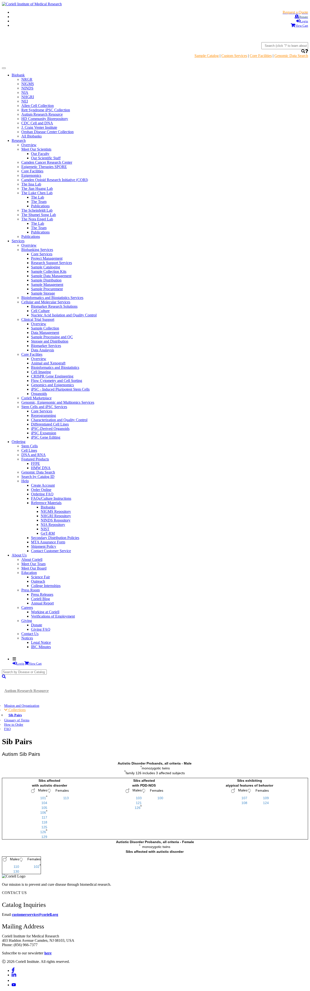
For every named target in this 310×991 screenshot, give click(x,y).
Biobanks (48, 507)
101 (43, 798)
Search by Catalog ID (37, 477)
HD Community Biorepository (44, 119)
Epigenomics (31, 175)
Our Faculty (40, 154)
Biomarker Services (46, 346)
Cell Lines (29, 450)
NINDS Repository (55, 520)
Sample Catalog (206, 56)
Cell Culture (40, 311)
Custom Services (234, 56)
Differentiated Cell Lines (50, 424)
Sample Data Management (51, 276)
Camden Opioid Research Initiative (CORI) (54, 180)
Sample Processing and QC (52, 337)
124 (266, 803)
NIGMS (27, 84)
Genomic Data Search (291, 56)
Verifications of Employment (53, 616)
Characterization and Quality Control (59, 420)
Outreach (38, 581)
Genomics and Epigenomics (52, 385)
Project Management (46, 258)
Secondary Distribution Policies (55, 538)
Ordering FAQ (42, 494)
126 (43, 832)
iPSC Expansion (43, 433)
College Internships (46, 586)
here (48, 953)
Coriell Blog (40, 599)
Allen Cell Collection (37, 106)
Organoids (39, 394)
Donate (36, 625)
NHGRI (27, 97)
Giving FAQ (40, 629)
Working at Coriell (45, 612)
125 (44, 827)
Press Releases (42, 594)
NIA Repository (53, 525)
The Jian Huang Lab (37, 188)
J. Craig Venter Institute (39, 127)
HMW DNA (41, 468)
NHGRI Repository (56, 516)
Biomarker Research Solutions (54, 306)
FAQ (7, 729)
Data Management (45, 332)
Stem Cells (29, 446)
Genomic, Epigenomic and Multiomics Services (57, 402)
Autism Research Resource (42, 114)
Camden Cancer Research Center (46, 162)
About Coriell (31, 559)
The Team (38, 202)
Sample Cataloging (45, 267)
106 (43, 812)
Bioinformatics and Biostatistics (55, 367)
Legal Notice (41, 642)
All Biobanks (31, 136)
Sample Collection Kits (48, 271)
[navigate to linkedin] (14, 975)
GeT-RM (48, 533)
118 (44, 822)
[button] (303, 51)
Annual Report (42, 603)
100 (160, 798)
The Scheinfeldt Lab (37, 210)
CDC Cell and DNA (37, 123)
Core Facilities (261, 56)
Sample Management (47, 284)
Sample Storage (43, 293)
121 (139, 803)
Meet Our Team (33, 564)
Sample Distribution (46, 280)
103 (139, 798)
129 (44, 837)
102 (36, 867)
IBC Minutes (41, 647)
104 (44, 803)
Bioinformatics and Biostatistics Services (52, 298)
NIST (45, 529)
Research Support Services (51, 263)
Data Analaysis (42, 350)
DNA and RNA (33, 455)
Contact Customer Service (51, 551)
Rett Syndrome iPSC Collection (45, 110)
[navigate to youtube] (14, 985)
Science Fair (40, 577)
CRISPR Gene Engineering (52, 376)
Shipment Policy (43, 546)
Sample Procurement (47, 289)
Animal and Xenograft (48, 363)
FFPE (35, 463)
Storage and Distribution (49, 341)
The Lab (37, 197)
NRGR (26, 79)
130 (16, 871)
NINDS (27, 88)
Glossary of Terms (16, 720)
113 (66, 798)
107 (244, 798)
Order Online (41, 490)
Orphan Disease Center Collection (47, 132)
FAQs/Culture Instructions (51, 498)
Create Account (43, 485)
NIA (24, 92)
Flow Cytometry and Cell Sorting (56, 381)
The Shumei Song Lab (38, 215)
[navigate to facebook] (13, 970)
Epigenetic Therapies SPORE (44, 167)
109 (266, 798)
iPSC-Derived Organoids (50, 429)
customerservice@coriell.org (35, 914)
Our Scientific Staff (46, 158)
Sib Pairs (15, 715)
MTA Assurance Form (48, 542)
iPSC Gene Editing (45, 437)
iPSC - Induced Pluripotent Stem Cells (60, 389)
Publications (40, 206)
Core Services (41, 254)
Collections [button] (17, 710)
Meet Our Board (33, 568)
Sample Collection (45, 328)
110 (16, 867)
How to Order (13, 724)
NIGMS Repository (56, 511)
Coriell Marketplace (36, 398)
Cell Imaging (41, 372)
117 (44, 817)
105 (44, 808)
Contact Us (30, 634)
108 (244, 803)
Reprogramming (43, 415)
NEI (24, 101)
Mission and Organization (21, 706)
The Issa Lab (31, 184)
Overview (29, 145)
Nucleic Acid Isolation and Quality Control (64, 315)
